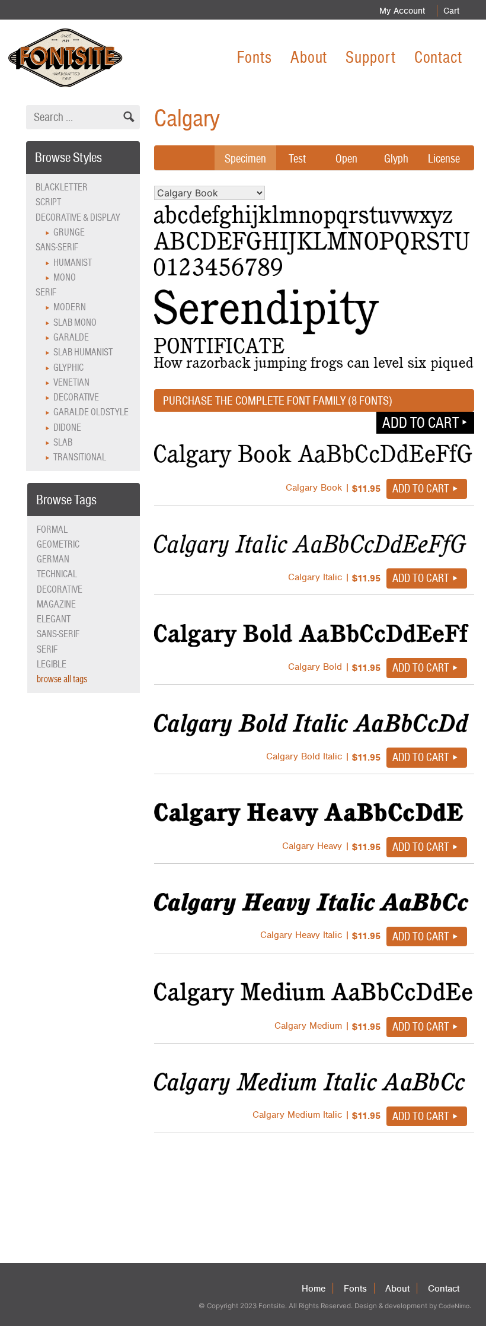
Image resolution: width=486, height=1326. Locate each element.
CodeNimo (454, 1306)
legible (51, 664)
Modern (69, 307)
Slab (62, 442)
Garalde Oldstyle (91, 412)
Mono (64, 277)
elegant (54, 619)
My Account (402, 10)
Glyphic (68, 367)
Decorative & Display (78, 217)
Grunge (69, 232)
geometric (58, 544)
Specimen (245, 158)
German (53, 559)
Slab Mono (75, 322)
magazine (56, 604)
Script (48, 202)
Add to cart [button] (420, 422)
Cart (451, 10)
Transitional (79, 457)
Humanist (72, 262)
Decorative (76, 397)
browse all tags (62, 679)
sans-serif (58, 634)
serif (47, 649)
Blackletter (62, 187)
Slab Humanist (83, 352)
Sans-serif (57, 247)
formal (52, 529)
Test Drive (297, 167)
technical (57, 574)
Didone (67, 427)
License (444, 158)
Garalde (71, 337)
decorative (59, 589)
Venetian (71, 382)
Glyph (396, 158)
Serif (46, 292)
